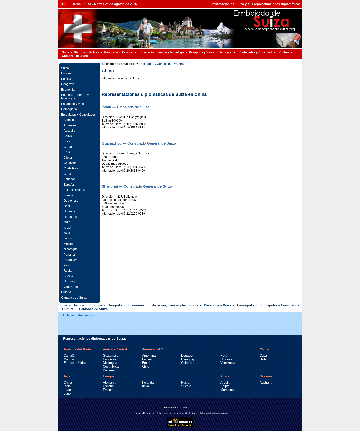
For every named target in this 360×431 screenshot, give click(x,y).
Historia (79, 52)
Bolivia (68, 136)
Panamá (69, 254)
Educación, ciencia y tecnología (162, 52)
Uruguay (69, 281)
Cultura (284, 52)
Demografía (227, 52)
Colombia (70, 163)
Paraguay (70, 260)
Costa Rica (71, 168)
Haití (67, 206)
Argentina (70, 125)
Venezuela (71, 287)
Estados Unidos (74, 190)
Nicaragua (71, 249)
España (69, 184)
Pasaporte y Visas (201, 52)
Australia (69, 130)
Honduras (70, 217)
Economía (129, 52)
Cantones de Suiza (75, 56)
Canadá (69, 355)
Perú (67, 265)
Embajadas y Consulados (257, 52)
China (68, 157)
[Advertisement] (264, 167)
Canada (69, 147)
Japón (68, 238)
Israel (67, 227)
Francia (69, 195)
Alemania (70, 120)
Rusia (68, 270)
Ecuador (69, 179)
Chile (67, 152)
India (67, 222)
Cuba (67, 173)
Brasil (67, 141)
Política (94, 52)
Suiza (66, 52)
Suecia (68, 276)
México (68, 243)
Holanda (69, 211)
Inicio (132, 64)
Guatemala (71, 200)
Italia (67, 233)
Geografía (111, 52)
